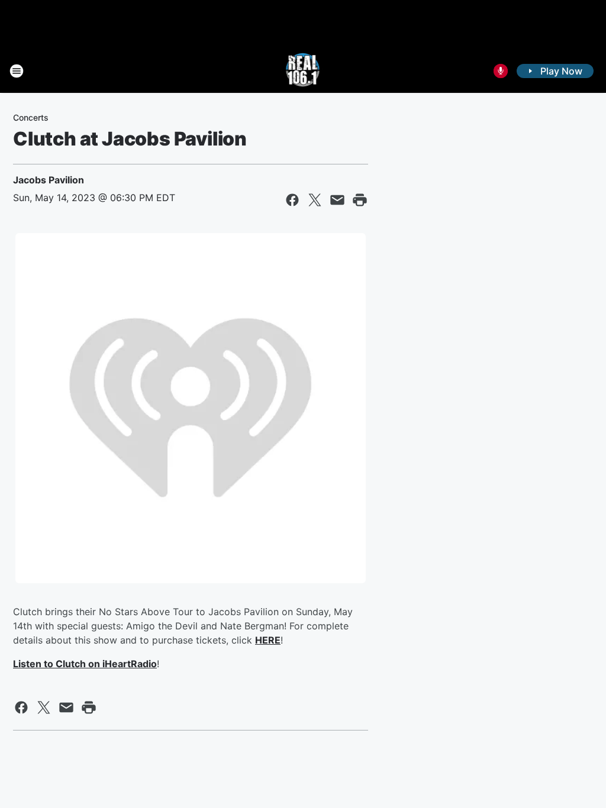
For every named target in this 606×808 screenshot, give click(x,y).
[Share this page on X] (315, 200)
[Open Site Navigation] (16, 71)
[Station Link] (303, 71)
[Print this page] (360, 200)
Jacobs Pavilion (48, 180)
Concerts (31, 117)
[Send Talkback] (501, 71)
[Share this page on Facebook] (292, 200)
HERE (268, 640)
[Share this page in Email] (337, 200)
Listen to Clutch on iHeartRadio (85, 664)
